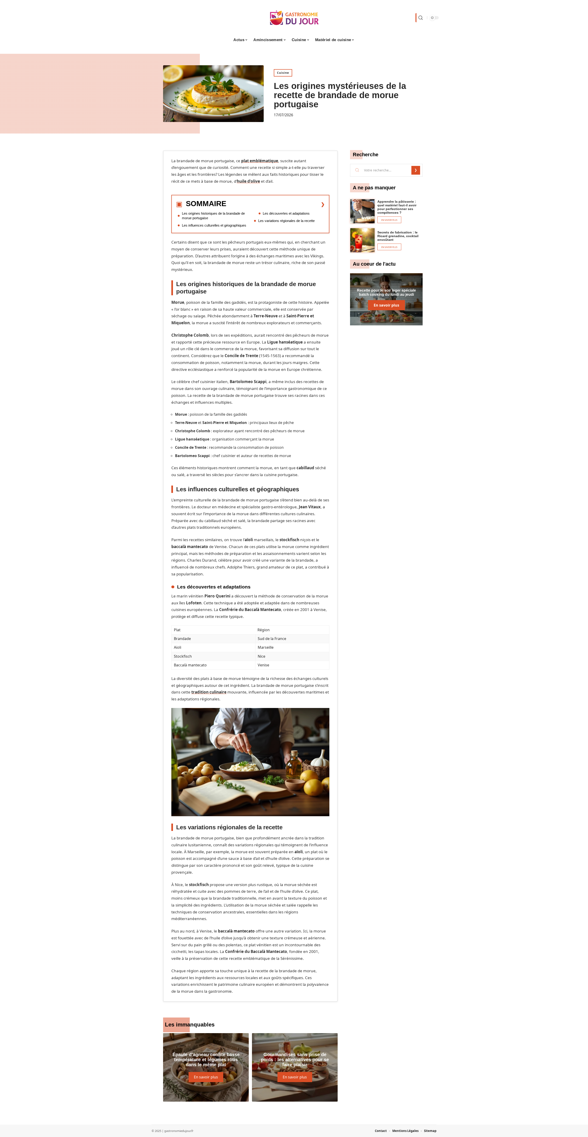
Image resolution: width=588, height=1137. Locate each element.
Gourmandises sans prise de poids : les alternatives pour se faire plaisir (295, 1059)
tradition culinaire (208, 692)
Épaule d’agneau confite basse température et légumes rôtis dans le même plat (206, 1059)
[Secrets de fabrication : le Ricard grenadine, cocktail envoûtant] (362, 240)
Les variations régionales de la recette (286, 221)
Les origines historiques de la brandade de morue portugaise (213, 215)
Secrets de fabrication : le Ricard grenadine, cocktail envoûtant (397, 236)
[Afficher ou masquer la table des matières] (275, 204)
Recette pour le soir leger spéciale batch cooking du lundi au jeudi (386, 292)
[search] (420, 17)
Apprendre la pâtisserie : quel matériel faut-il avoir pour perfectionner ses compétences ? (396, 207)
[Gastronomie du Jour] (294, 17)
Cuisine (283, 73)
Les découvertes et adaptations (286, 213)
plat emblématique (259, 160)
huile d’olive (248, 181)
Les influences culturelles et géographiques (214, 225)
